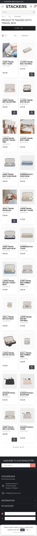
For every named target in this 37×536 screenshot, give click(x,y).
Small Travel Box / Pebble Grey (26, 355)
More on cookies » (19, 532)
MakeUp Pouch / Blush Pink (26, 394)
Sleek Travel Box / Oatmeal (9, 428)
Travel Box (17, 16)
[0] (35, 7)
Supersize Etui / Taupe (26, 247)
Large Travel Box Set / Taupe (26, 209)
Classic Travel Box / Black (26, 101)
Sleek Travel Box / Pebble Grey (25, 282)
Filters (17, 28)
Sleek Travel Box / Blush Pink (9, 101)
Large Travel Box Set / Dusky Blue (9, 282)
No (27, 530)
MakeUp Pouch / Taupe (26, 428)
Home (3, 16)
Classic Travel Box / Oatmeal (26, 63)
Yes (22, 530)
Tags (9, 16)
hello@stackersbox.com (13, 493)
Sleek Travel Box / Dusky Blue (9, 175)
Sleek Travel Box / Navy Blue (9, 247)
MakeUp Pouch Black (9, 394)
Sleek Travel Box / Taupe (8, 63)
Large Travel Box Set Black (9, 354)
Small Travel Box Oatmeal (8, 318)
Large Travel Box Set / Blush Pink (9, 140)
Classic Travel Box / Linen (26, 139)
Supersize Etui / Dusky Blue (26, 175)
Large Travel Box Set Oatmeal (26, 319)
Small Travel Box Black (8, 209)
